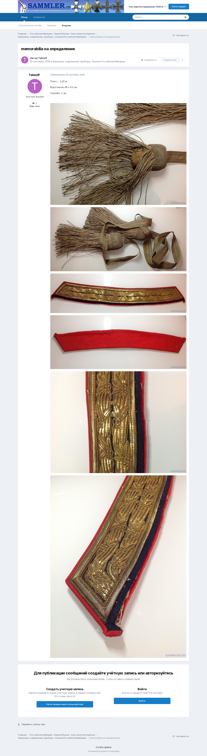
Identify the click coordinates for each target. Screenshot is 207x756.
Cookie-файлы (103, 747)
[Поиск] (185, 17)
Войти (142, 701)
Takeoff (42, 58)
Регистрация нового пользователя (64, 704)
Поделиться (150, 60)
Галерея (51, 25)
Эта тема (173, 17)
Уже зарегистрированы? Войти (146, 6)
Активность (39, 17)
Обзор (24, 17)
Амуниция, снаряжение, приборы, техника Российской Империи (89, 61)
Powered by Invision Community (104, 751)
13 (35, 103)
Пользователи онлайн (30, 25)
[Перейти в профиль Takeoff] (24, 59)
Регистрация (179, 6)
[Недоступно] (118, 153)
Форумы (66, 25)
